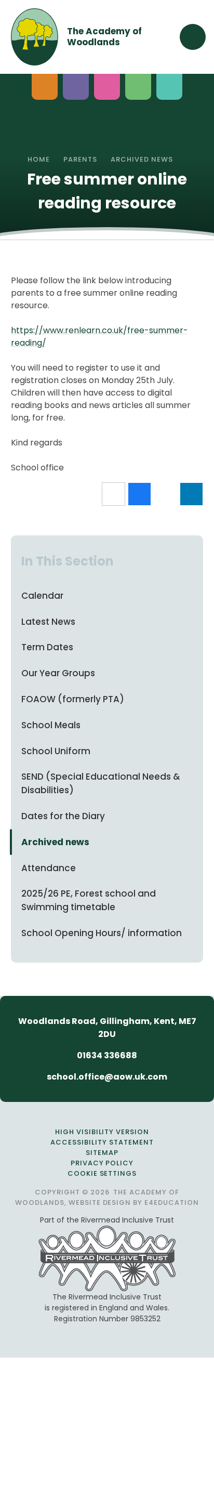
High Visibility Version (102, 1132)
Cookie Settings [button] (102, 1173)
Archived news (142, 159)
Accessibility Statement (101, 1142)
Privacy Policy (102, 1163)
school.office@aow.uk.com (107, 1077)
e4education (171, 1202)
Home (39, 159)
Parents (80, 159)
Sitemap (102, 1153)
